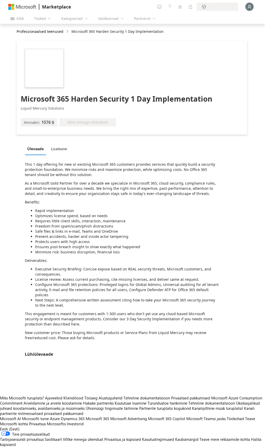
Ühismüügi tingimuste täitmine (112, 408)
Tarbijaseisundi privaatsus (22, 439)
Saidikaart (53, 439)
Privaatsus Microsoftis (47, 423)
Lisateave (59, 148)
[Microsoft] (22, 7)
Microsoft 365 (97, 418)
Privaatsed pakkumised (190, 397)
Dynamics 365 (73, 418)
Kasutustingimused (158, 439)
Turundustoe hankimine (167, 403)
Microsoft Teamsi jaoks (206, 418)
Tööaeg (91, 397)
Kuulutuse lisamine (130, 403)
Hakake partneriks (98, 403)
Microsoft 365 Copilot (166, 418)
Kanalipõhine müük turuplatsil (217, 408)
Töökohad (235, 418)
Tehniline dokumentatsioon (146, 397)
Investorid (75, 423)
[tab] (37, 148)
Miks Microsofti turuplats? (22, 397)
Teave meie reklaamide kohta (225, 439)
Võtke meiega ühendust (83, 439)
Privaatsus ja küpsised (122, 439)
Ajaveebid (53, 397)
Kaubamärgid (186, 439)
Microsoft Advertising (128, 418)
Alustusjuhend (110, 397)
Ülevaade (35, 148)
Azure (55, 418)
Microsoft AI (10, 418)
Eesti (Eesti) (10, 428)
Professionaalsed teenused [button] (40, 31)
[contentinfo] (68, 32)
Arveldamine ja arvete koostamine (53, 403)
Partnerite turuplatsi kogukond (165, 408)
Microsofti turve (35, 418)
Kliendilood (73, 397)
